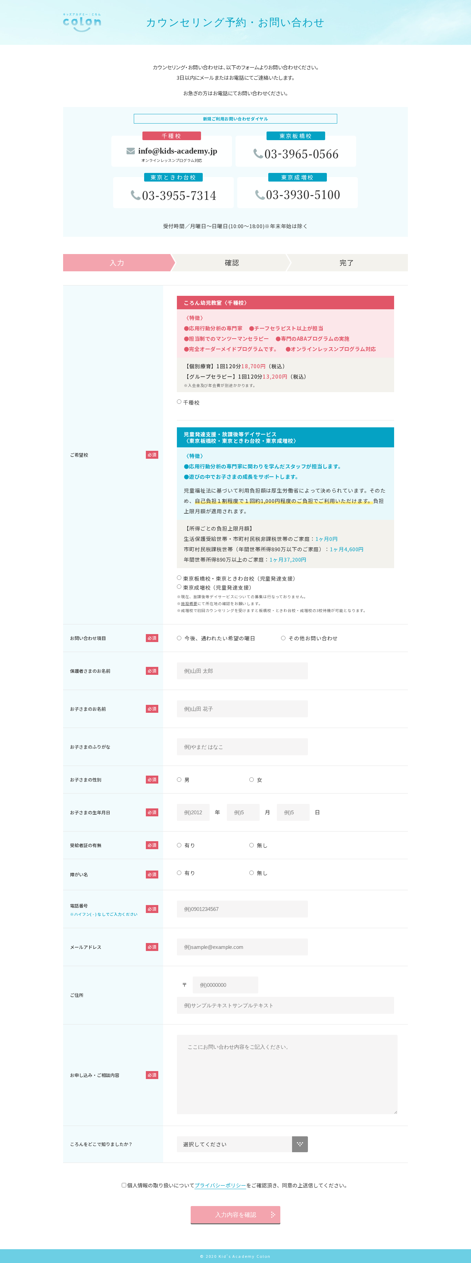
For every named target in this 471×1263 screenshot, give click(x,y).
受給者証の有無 (85, 845)
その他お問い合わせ (312, 638)
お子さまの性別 (85, 779)
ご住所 (76, 995)
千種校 (191, 402)
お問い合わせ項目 (88, 638)
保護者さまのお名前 (90, 671)
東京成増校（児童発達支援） (218, 587)
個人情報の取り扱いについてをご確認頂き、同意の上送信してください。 (237, 1185)
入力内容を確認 (235, 1215)
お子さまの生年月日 (90, 812)
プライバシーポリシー (220, 1185)
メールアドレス (85, 947)
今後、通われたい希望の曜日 (219, 638)
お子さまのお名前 (88, 709)
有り (189, 845)
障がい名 (79, 874)
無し (261, 845)
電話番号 (104, 909)
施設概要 (189, 603)
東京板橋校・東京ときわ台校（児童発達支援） (240, 578)
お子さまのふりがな (90, 747)
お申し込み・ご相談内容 (94, 1075)
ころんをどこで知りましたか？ (101, 1144)
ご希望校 (79, 454)
